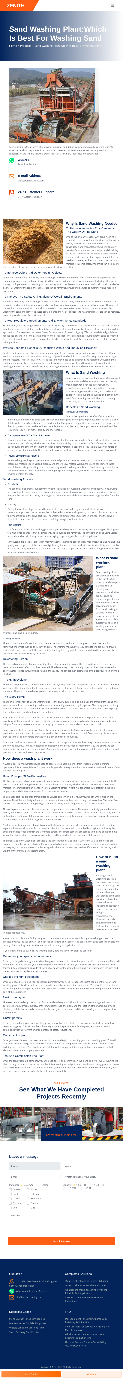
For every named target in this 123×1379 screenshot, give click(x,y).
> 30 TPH (99, 1184)
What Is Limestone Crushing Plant (26, 1327)
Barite (15, 1193)
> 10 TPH (71, 1188)
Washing (12, 504)
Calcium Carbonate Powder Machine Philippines (84, 1299)
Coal (14, 1207)
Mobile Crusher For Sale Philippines (27, 1323)
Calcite (44, 1184)
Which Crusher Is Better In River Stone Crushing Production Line (84, 1336)
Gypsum (17, 1203)
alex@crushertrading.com (31, 180)
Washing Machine (11, 638)
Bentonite (35, 1198)
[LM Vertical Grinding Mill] (61, 1115)
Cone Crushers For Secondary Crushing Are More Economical (87, 1328)
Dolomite (28, 1184)
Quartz (16, 1189)
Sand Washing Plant (36, 776)
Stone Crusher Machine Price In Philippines (87, 1280)
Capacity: (67, 1184)
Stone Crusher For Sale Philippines (27, 1318)
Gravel (16, 1198)
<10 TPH (88, 1188)
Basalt (33, 1189)
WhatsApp (23, 160)
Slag (32, 1207)
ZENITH (58, 1366)
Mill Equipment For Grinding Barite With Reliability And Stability (86, 1320)
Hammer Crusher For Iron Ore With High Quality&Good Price (86, 1344)
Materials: (14, 1184)
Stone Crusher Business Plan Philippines (85, 1285)
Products (25, 46)
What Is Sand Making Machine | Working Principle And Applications (86, 1291)
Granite (34, 1203)
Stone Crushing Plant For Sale (24, 1332)
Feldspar (35, 1193)
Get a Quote (31, 1374)
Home (13, 46)
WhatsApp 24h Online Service (31, 1290)
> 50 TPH (81, 1184)
